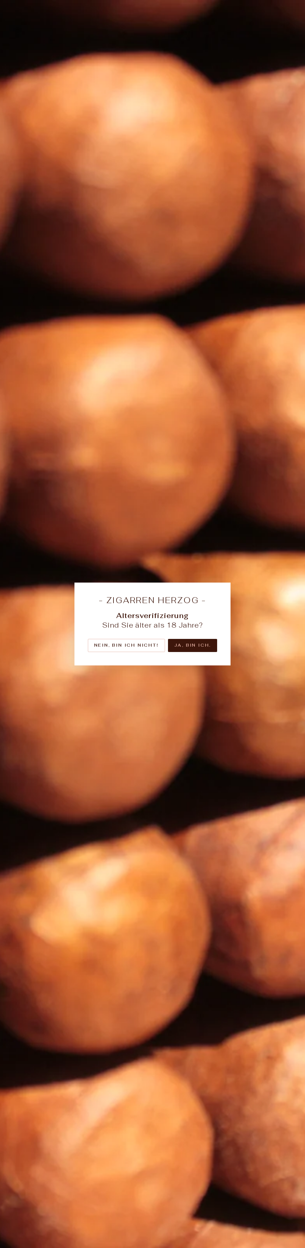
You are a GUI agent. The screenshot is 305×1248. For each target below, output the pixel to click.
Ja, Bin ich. (192, 645)
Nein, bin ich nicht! (126, 645)
